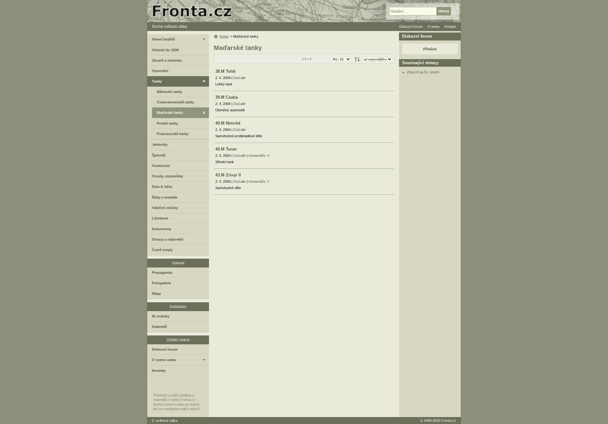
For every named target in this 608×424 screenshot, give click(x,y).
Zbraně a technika (167, 60)
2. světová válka (164, 420)
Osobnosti (161, 166)
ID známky (160, 316)
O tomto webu (164, 360)
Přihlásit (430, 49)
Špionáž (159, 155)
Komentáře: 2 (259, 181)
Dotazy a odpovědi (167, 239)
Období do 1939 (165, 50)
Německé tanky (169, 92)
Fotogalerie (161, 283)
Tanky (157, 81)
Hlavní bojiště (163, 39)
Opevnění (160, 71)
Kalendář (159, 327)
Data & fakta (162, 186)
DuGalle (239, 78)
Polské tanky (167, 123)
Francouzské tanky (172, 134)
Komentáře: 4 (259, 155)
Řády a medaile (164, 197)
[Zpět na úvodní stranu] (194, 11)
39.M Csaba (226, 97)
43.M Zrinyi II (228, 175)
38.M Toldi (225, 71)
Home (224, 36)
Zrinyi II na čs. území (423, 72)
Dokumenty (161, 229)
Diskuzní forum (165, 349)
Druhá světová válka (169, 26)
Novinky (159, 370)
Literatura (160, 218)
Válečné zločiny (165, 208)
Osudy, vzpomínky (167, 176)
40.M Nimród (227, 123)
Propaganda (162, 272)
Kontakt (450, 26)
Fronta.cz (448, 420)
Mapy (156, 293)
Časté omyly (162, 250)
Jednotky (160, 144)
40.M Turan (226, 149)
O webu (434, 26)
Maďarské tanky (170, 112)
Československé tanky (175, 102)
